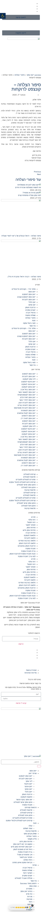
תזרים (33, 517)
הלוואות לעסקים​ (30, 535)
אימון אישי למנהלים (28, 487)
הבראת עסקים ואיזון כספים (22, 862)
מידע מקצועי (32, 839)
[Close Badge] (32, 905)
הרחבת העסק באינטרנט (27, 546)
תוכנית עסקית (31, 548)
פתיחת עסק (31, 527)
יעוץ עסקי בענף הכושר (24, 799)
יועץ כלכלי (32, 302)
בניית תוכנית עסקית (28, 551)
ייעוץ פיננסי (28, 784)
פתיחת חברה (31, 533)
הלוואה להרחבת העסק (27, 543)
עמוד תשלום (27, 828)
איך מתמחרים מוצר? (24, 854)
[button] (3, 16)
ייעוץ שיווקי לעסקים (29, 387)
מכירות (29, 896)
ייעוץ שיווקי (28, 789)
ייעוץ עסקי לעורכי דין (28, 418)
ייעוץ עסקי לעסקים (29, 294)
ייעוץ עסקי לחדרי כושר (27, 400)
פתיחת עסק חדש (29, 530)
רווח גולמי (32, 520)
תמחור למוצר (31, 525)
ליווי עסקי (29, 781)
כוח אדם (29, 894)
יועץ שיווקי (32, 305)
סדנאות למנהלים (29, 477)
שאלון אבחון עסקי (30, 834)
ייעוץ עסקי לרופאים (29, 416)
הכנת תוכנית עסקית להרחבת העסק (23, 554)
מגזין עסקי (33, 886)
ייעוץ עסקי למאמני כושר (27, 392)
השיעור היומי (27, 873)
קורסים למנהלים (30, 474)
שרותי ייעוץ (33, 773)
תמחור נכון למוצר (25, 857)
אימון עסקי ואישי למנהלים (26, 485)
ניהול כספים (28, 860)
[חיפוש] (39, 766)
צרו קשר (32, 326)
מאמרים (29, 889)
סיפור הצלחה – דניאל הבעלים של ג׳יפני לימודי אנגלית (21, 236)
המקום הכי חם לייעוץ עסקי (22, 844)
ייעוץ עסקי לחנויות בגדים (27, 405)
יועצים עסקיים (30, 310)
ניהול (30, 902)
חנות (34, 320)
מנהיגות (29, 899)
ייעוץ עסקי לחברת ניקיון (27, 403)
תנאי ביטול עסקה (29, 323)
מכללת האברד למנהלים (23, 878)
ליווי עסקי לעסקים (29, 379)
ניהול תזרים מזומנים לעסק (22, 849)
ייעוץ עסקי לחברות (29, 299)
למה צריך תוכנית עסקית (27, 556)
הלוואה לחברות (30, 538)
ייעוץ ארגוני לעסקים (29, 384)
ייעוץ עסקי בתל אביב (28, 389)
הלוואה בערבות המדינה (27, 541)
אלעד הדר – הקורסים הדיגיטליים (24, 289)
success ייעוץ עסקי (34, 75)
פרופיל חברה (31, 313)
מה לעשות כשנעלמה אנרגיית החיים (28, 187)
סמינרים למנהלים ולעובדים (26, 479)
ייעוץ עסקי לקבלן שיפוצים (26, 413)
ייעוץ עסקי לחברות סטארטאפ (25, 408)
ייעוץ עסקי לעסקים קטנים (26, 297)
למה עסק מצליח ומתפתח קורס (29, 195)
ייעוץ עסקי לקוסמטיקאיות (27, 395)
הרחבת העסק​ (30, 307)
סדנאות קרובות (30, 490)
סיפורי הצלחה (19, 75)
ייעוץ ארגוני (28, 786)
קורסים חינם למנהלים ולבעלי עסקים (22, 482)
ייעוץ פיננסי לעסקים (28, 382)
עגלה (30, 826)
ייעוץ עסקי (32, 292)
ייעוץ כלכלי (28, 792)
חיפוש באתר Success (28, 883)
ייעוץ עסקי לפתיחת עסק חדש (21, 847)
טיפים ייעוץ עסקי (26, 891)
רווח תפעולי (31, 522)
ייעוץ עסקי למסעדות (28, 410)
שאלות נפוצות (30, 315)
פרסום (29, 904)
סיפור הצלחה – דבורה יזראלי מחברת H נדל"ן (24, 277)
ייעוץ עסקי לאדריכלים (28, 397)
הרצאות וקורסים (31, 807)
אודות (35, 865)
